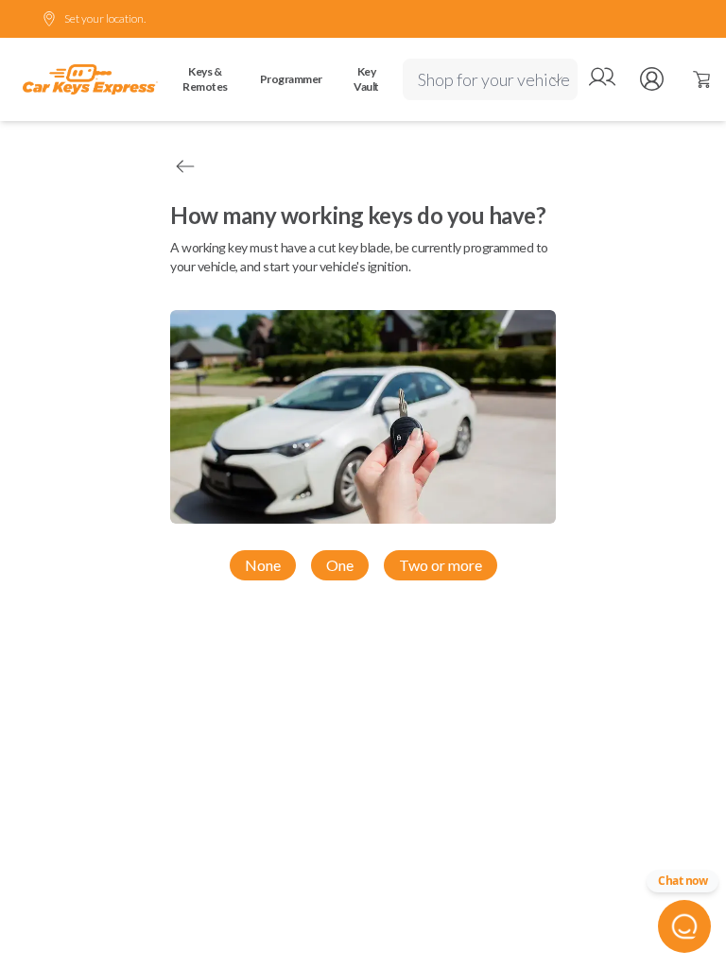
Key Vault (366, 79)
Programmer (291, 79)
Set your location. (105, 18)
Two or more (440, 565)
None (263, 565)
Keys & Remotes (205, 79)
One (340, 565)
